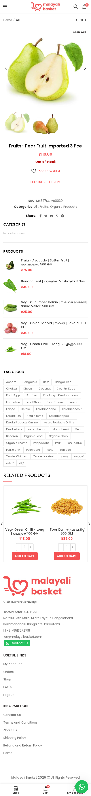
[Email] (51, 216)
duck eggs (13, 395)
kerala (25, 409)
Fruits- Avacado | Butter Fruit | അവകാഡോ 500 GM (45, 262)
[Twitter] (46, 216)
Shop (7, 679)
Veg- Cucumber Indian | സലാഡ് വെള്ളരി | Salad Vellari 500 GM (54, 304)
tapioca (65, 450)
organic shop (58, 436)
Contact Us (19, 643)
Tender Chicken (16, 456)
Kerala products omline (22, 422)
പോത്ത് (78, 456)
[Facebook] (40, 216)
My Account (12, 664)
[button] (25, 556)
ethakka (32, 395)
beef (46, 382)
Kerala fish (13, 416)
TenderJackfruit (43, 456)
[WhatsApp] (57, 216)
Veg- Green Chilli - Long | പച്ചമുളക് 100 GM (51, 346)
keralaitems (35, 416)
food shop (33, 402)
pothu (49, 450)
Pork (58, 443)
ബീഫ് (9, 463)
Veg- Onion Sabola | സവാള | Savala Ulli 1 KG (53, 325)
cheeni (27, 388)
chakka (11, 388)
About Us (10, 730)
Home (7, 20)
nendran (12, 436)
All (18, 20)
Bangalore (30, 382)
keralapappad (59, 416)
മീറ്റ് (21, 463)
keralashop (14, 429)
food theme (55, 402)
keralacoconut (72, 409)
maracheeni (61, 429)
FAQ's (7, 687)
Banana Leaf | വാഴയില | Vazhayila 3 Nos (53, 281)
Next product (85, 20)
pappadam (41, 443)
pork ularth (13, 450)
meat (78, 429)
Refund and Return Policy (22, 745)
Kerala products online (59, 422)
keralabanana (46, 409)
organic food (33, 436)
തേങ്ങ (64, 456)
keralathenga (37, 429)
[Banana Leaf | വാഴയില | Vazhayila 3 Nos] (10, 286)
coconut (45, 388)
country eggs (66, 388)
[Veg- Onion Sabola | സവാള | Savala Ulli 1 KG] (10, 328)
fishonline (13, 402)
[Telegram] (62, 216)
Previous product (76, 20)
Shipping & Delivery (45, 182)
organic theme (16, 443)
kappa (10, 409)
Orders (8, 672)
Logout (8, 695)
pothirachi (33, 450)
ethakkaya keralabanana (60, 395)
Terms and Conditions (20, 722)
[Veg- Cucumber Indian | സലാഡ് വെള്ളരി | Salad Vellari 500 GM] (10, 307)
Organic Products (63, 207)
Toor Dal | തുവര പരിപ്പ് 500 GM (67, 531)
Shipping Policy (14, 737)
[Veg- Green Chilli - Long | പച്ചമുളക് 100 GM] (10, 349)
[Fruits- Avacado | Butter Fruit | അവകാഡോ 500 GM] (10, 265)
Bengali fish (63, 382)
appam (11, 382)
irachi (73, 402)
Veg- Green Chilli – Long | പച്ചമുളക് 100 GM (24, 531)
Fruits (44, 207)
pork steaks (74, 443)
